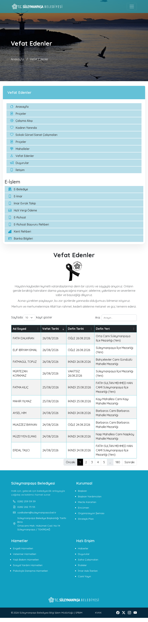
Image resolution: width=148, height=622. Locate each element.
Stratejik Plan (86, 518)
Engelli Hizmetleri (23, 548)
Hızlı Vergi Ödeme (25, 210)
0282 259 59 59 (26, 501)
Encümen (83, 507)
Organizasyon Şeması (91, 513)
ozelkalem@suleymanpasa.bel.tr (36, 512)
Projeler (21, 113)
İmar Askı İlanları (88, 570)
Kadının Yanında (26, 128)
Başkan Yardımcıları (89, 496)
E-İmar (18, 196)
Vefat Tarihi (50, 328)
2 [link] (86, 462)
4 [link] (98, 462)
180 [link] (118, 462)
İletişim (20, 170)
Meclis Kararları (87, 502)
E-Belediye (21, 189)
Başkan (82, 490)
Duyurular (22, 163)
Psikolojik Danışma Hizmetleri (30, 570)
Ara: (97, 317)
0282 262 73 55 (26, 507)
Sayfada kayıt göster (31, 317)
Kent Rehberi (22, 231)
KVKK (98, 612)
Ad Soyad (19, 328)
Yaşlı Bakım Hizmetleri (26, 559)
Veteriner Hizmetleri (24, 554)
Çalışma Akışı (24, 120)
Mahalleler (23, 149)
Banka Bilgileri (23, 238)
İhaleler (82, 565)
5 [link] (104, 462)
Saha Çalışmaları (88, 559)
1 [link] (80, 462)
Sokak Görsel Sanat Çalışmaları (36, 135)
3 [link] (92, 462)
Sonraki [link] (129, 462)
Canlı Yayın (84, 576)
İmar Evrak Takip (25, 203)
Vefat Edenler (39, 59)
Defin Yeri (103, 328)
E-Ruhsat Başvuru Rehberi (31, 224)
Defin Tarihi (76, 328)
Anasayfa (17, 59)
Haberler (83, 548)
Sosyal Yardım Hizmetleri (27, 565)
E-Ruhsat (20, 217)
